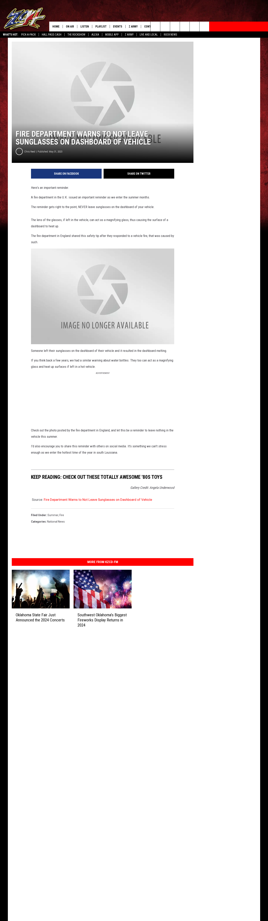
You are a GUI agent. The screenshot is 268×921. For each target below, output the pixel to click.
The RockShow (76, 34)
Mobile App (112, 34)
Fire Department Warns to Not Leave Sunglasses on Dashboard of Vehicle (98, 500)
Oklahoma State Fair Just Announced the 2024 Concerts (40, 617)
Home (55, 26)
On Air (70, 26)
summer (52, 515)
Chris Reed (29, 151)
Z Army (129, 34)
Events (117, 26)
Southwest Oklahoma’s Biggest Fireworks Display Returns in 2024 (102, 619)
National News (56, 521)
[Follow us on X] (204, 26)
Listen (84, 26)
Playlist (101, 26)
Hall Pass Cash (51, 34)
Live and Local (149, 34)
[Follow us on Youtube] (194, 26)
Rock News (170, 34)
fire (61, 515)
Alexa (95, 34)
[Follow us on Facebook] (175, 26)
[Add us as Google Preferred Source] (165, 26)
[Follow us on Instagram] (185, 26)
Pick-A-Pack (28, 34)
